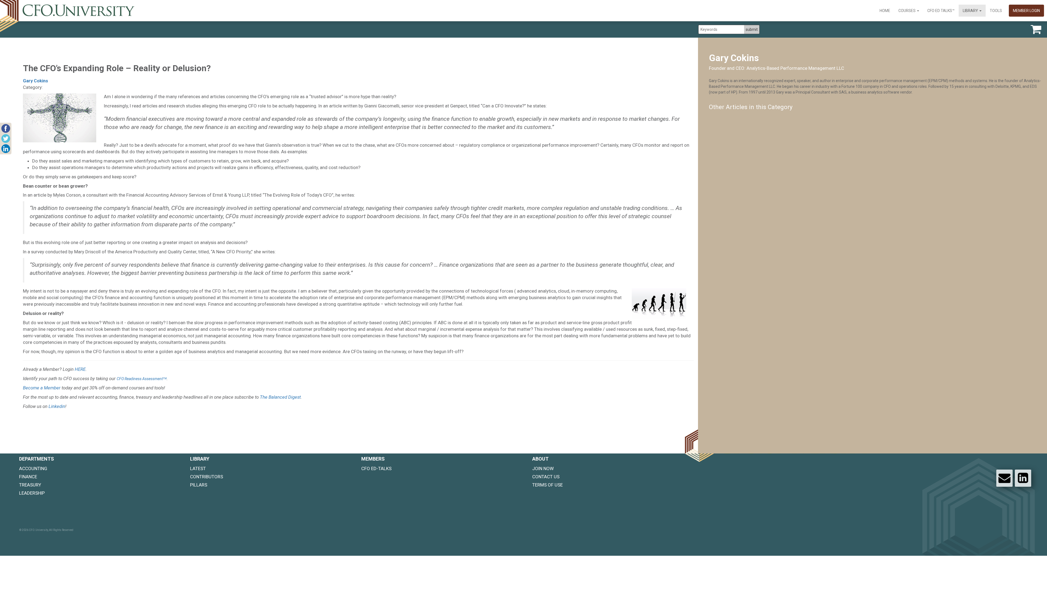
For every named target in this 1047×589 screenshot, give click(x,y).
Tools (996, 10)
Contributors (206, 476)
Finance (28, 476)
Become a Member (42, 387)
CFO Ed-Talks (376, 468)
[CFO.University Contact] (1004, 478)
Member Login (1026, 10)
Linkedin (57, 406)
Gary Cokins (35, 80)
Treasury (30, 485)
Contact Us (545, 476)
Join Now (543, 468)
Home (885, 10)
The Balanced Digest (280, 397)
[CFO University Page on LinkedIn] (1023, 478)
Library (971, 10)
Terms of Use (547, 485)
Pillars (198, 485)
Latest (198, 468)
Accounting (33, 468)
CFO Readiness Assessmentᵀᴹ (142, 379)
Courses (907, 10)
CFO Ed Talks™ (941, 10)
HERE (80, 369)
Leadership (32, 493)
